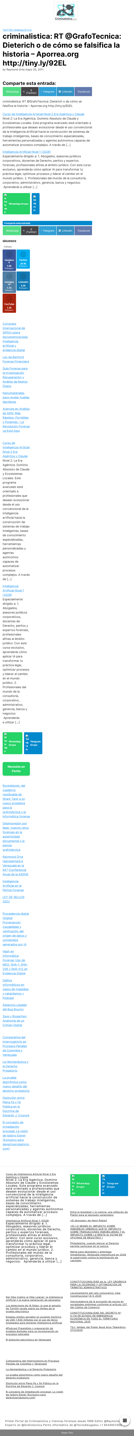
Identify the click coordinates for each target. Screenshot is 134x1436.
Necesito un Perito (16, 769)
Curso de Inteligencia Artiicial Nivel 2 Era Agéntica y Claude (43, 114)
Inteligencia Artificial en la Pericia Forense (13, 886)
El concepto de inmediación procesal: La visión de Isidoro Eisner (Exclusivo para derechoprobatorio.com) (16, 1135)
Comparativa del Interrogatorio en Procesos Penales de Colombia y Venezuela (15, 1046)
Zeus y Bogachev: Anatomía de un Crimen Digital (15, 1021)
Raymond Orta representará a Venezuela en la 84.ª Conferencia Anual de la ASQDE (15, 865)
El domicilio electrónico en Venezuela (28, 1339)
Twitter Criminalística (17, 30)
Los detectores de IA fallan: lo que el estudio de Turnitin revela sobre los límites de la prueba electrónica (33, 1308)
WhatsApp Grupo (18, 203)
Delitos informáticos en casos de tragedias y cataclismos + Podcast (16, 989)
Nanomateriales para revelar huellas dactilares (16, 397)
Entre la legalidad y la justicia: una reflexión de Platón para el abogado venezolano (99, 1213)
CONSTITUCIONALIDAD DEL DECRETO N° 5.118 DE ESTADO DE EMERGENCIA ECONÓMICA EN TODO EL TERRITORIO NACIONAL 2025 (95, 1317)
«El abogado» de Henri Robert (88, 1220)
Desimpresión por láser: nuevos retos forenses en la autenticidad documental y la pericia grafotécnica (16, 836)
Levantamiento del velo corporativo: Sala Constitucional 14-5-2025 (95, 1294)
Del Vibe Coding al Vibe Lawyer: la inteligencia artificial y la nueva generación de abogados (34, 1298)
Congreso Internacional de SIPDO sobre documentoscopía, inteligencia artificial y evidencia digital (15, 337)
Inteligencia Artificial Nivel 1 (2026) (27, 152)
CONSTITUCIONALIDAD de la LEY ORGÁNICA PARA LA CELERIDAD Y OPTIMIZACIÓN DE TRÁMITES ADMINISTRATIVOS (98, 1284)
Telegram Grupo (35, 743)
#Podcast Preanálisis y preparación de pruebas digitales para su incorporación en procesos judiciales (32, 1331)
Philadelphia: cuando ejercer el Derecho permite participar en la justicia (94, 1244)
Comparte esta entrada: (17, 223)
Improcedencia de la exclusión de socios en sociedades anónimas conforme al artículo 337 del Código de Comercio (98, 1304)
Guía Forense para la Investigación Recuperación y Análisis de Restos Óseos (15, 377)
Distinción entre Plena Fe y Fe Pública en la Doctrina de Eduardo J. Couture (16, 1106)
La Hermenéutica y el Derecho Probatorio (15, 1066)
